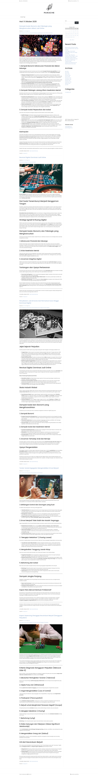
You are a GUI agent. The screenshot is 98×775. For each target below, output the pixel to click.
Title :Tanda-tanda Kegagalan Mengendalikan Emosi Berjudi (30, 472)
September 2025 (68, 82)
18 (75, 33)
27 (66, 37)
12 (77, 32)
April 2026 (67, 72)
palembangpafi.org (68, 127)
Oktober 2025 (67, 80)
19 (77, 33)
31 (73, 37)
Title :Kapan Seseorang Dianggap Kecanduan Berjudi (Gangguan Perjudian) (33, 622)
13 (66, 33)
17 (73, 33)
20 (66, 35)
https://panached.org (33, 150)
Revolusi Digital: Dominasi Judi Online (32, 157)
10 (73, 32)
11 (75, 32)
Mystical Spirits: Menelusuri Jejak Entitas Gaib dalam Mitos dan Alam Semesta (71, 48)
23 (71, 35)
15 (69, 33)
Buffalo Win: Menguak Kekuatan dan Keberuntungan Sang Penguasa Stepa (71, 60)
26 (77, 35)
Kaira (26, 774)
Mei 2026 (67, 71)
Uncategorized (25, 153)
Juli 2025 (66, 84)
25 (75, 35)
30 (71, 37)
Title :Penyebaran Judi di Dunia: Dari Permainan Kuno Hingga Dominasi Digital (34, 307)
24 (73, 35)
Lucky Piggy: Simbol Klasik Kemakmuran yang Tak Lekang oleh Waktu (71, 52)
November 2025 (68, 79)
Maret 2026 (67, 74)
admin (29, 31)
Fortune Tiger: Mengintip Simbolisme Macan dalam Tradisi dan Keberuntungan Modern (71, 56)
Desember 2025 (68, 78)
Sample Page (22, 16)
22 (69, 35)
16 (71, 33)
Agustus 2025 (67, 83)
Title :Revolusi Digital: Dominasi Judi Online (27, 162)
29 (69, 37)
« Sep (70, 39)
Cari (66, 20)
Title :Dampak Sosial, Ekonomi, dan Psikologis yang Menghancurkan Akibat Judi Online (36, 33)
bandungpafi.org (68, 126)
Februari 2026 (67, 75)
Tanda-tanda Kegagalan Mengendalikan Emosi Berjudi (39, 468)
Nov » (73, 39)
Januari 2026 (67, 76)
